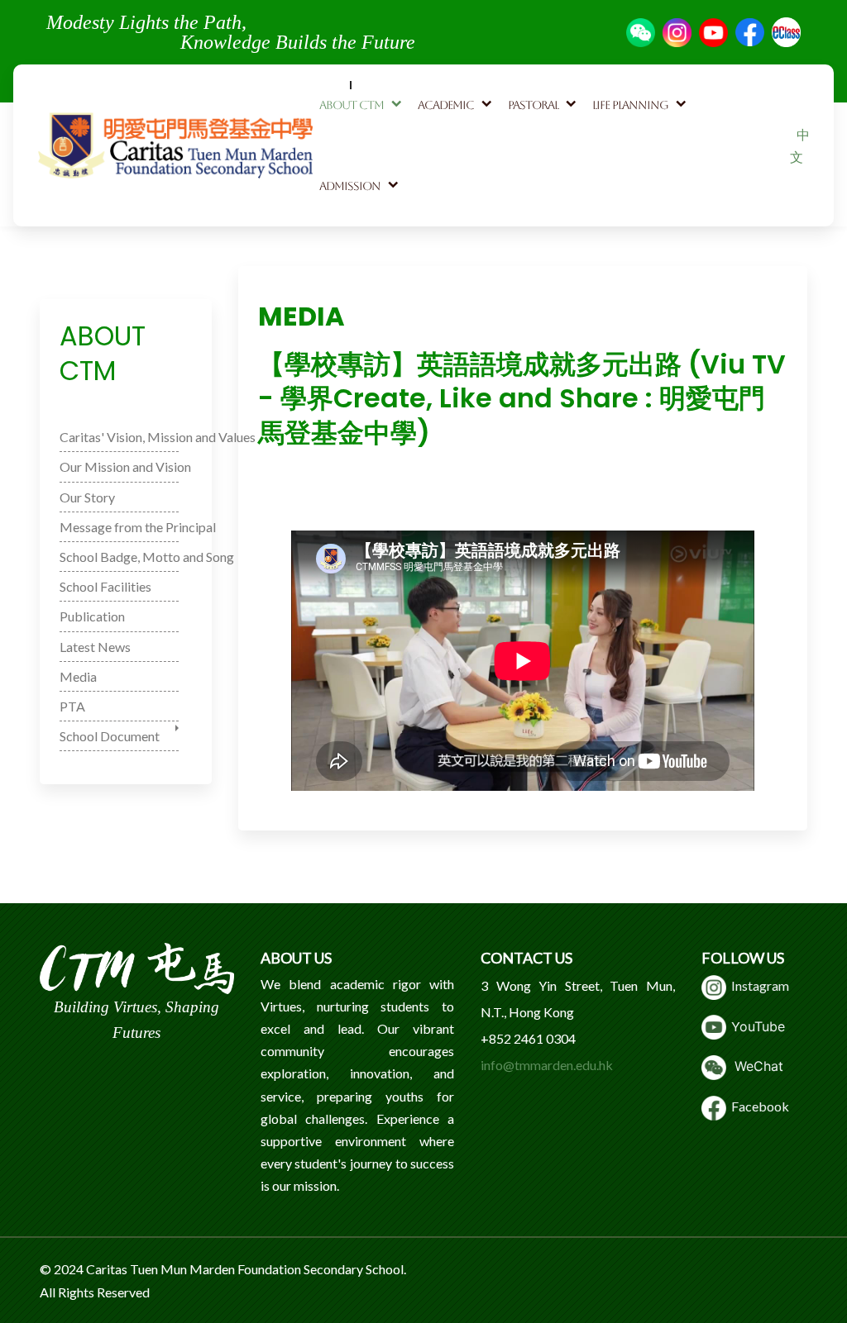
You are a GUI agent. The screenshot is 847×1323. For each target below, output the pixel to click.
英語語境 (671, 491)
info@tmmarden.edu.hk (547, 1065)
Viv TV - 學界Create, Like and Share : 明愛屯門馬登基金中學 (441, 491)
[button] (362, 104)
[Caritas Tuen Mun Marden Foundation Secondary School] (175, 145)
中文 (800, 145)
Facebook (757, 1106)
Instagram (757, 985)
